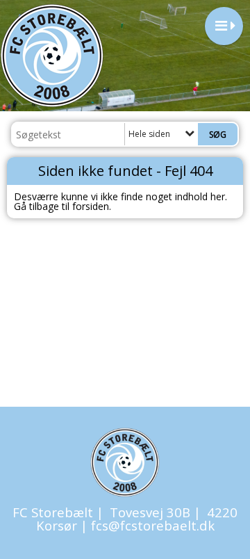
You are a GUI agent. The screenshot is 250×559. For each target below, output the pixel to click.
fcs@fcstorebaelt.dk (153, 525)
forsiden (90, 206)
